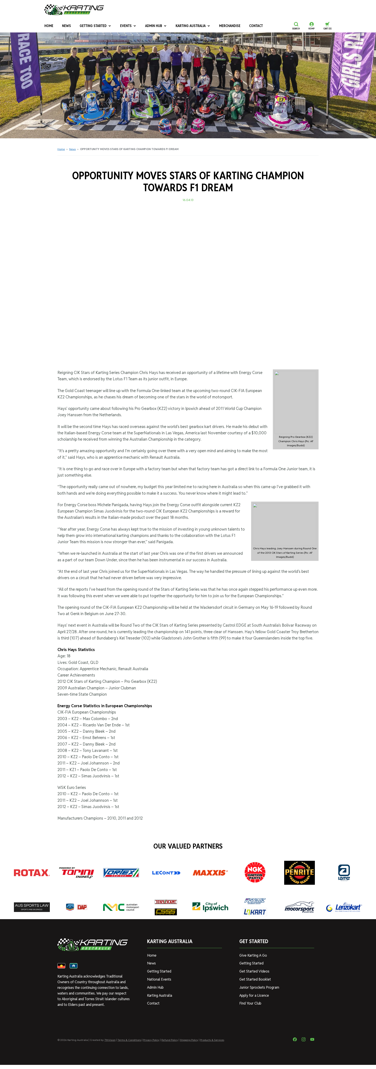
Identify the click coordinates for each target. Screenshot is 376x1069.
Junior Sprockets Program (259, 987)
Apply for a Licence (254, 995)
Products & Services (212, 1040)
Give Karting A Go (253, 955)
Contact (256, 26)
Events (126, 26)
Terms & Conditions (129, 1040)
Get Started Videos (254, 971)
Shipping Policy (189, 1040)
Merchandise (229, 26)
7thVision (110, 1040)
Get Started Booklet (255, 979)
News (66, 26)
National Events (159, 979)
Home (48, 26)
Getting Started (93, 26)
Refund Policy (169, 1040)
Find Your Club (250, 1003)
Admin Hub (153, 26)
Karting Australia (191, 26)
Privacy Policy (151, 1040)
